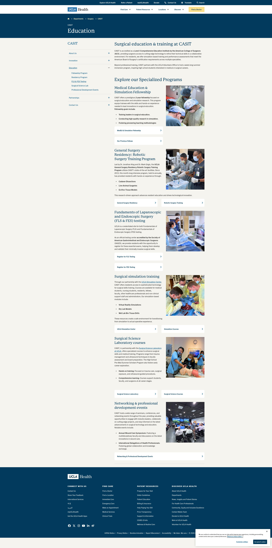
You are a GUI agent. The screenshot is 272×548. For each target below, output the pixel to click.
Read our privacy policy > (235, 536)
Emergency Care (108, 503)
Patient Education (143, 499)
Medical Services (108, 512)
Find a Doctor (196, 9)
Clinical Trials (107, 516)
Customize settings (242, 542)
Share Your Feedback (75, 495)
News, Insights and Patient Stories (184, 499)
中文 (69, 503)
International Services (75, 499)
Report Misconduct (153, 533)
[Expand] (109, 53)
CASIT (100, 19)
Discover (177, 9)
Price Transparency (144, 512)
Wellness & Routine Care (146, 524)
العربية (70, 508)
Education (73, 68)
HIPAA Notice (110, 533)
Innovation (73, 60)
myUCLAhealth (143, 3)
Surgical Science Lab (80, 85)
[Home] (68, 18)
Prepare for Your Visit (145, 491)
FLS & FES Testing (79, 81)
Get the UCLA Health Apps (77, 516)
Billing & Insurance (144, 503)
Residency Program (79, 77)
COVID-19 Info (142, 520)
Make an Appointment (110, 508)
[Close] (267, 531)
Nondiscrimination (136, 533)
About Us (73, 53)
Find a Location (108, 495)
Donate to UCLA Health (180, 516)
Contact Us (172, 3)
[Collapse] (109, 68)
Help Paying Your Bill (145, 508)
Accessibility (166, 533)
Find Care (124, 9)
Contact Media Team (179, 512)
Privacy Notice (122, 533)
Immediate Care (108, 499)
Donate (156, 3)
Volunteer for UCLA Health (181, 524)
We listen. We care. (180, 533)
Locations (162, 9)
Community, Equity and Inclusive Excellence (188, 508)
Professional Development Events (85, 90)
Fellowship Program (79, 73)
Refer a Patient (126, 3)
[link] (69, 525)
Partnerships (74, 97)
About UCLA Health (179, 491)
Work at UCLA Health (179, 520)
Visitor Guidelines (143, 495)
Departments (78, 19)
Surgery (91, 19)
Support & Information (145, 516)
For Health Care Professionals (183, 503)
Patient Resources (143, 9)
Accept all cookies (260, 542)
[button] (108, 3)
